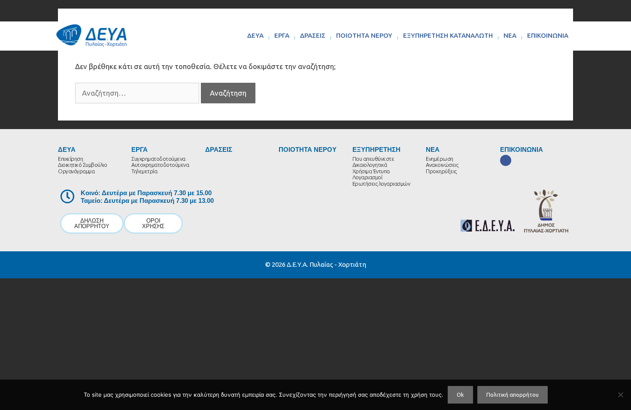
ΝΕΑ (510, 35)
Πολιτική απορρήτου (512, 395)
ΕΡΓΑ (281, 35)
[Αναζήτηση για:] (138, 93)
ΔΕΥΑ (255, 35)
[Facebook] (505, 160)
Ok (460, 395)
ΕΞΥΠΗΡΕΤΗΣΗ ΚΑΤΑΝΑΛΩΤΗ (448, 35)
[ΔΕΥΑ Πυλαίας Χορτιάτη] (91, 35)
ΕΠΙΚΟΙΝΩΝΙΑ (547, 35)
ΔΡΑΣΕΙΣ (312, 35)
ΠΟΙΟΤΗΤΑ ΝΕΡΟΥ (364, 35)
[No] (620, 394)
